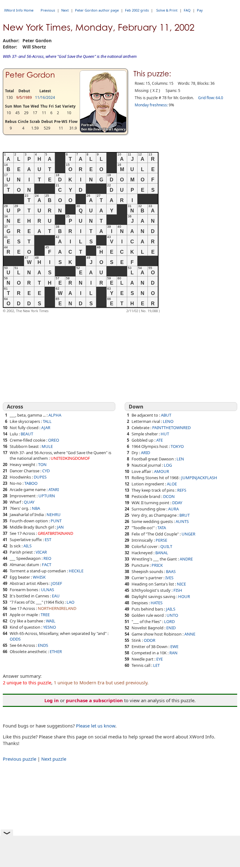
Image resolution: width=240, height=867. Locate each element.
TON (42, 464)
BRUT (184, 515)
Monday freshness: (151, 105)
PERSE (161, 540)
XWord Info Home (18, 10)
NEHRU (54, 514)
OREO (53, 440)
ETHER (56, 651)
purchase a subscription (94, 700)
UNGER (188, 534)
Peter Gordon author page (97, 10)
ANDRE (186, 559)
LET (156, 665)
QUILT (166, 546)
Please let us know (95, 725)
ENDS (43, 645)
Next (65, 10)
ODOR (149, 640)
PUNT (56, 521)
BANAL (161, 552)
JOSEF (56, 583)
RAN (173, 653)
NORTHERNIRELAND (57, 608)
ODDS (15, 639)
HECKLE (76, 571)
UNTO (172, 615)
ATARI (53, 489)
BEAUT (27, 434)
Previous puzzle (19, 759)
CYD (46, 471)
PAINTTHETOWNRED (171, 427)
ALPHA (54, 415)
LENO (168, 421)
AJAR (45, 427)
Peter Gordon (30, 74)
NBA (36, 508)
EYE (159, 659)
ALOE (172, 484)
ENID (171, 628)
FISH (177, 590)
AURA (173, 509)
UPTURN (46, 496)
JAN (60, 527)
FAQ (187, 10)
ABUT (166, 415)
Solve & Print (167, 10)
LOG (168, 465)
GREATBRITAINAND (55, 533)
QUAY (29, 502)
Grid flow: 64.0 (210, 97)
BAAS (171, 571)
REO (47, 558)
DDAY (177, 502)
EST (48, 539)
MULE (47, 446)
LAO (70, 602)
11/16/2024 (45, 97)
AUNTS (182, 521)
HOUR (184, 596)
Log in (51, 700)
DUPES (40, 477)
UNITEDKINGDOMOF (70, 458)
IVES (169, 578)
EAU (56, 596)
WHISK (39, 577)
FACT (46, 564)
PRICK (157, 565)
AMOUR (161, 471)
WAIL (50, 621)
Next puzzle (53, 759)
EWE (174, 646)
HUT (165, 434)
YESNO (49, 627)
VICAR (41, 552)
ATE (159, 440)
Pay (200, 10)
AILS (27, 546)
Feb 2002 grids (137, 10)
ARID (145, 452)
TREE (45, 614)
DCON (169, 496)
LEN (180, 459)
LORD (169, 621)
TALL (47, 421)
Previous (48, 10)
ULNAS (47, 589)
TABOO (31, 483)
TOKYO (177, 446)
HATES (156, 603)
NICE (181, 584)
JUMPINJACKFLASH (199, 477)
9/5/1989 (24, 97)
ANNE (189, 634)
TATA (162, 527)
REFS (181, 490)
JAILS (170, 609)
